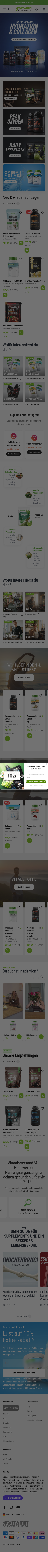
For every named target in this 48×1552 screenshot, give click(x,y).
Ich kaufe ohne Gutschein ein (36, 785)
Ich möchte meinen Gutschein (35, 781)
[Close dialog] (46, 763)
